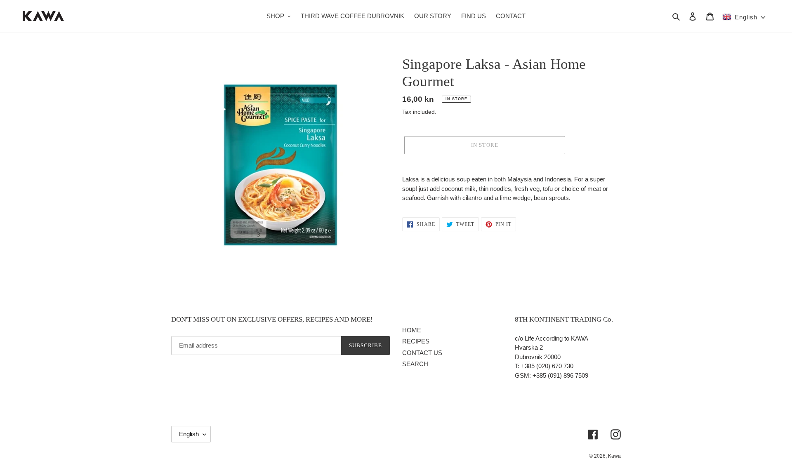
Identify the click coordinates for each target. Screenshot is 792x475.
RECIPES (415, 341)
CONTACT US (422, 352)
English (189, 433)
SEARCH (415, 363)
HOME (411, 330)
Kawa (614, 456)
